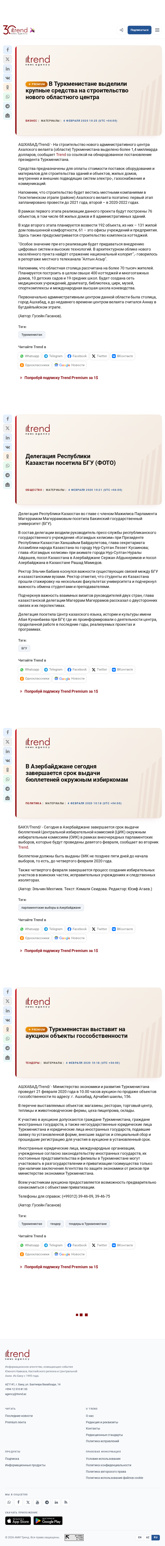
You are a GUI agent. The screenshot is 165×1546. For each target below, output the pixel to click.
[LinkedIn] (56, 1502)
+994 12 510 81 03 (16, 1389)
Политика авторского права (106, 1471)
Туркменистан (31, 334)
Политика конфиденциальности (108, 1465)
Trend (61, 154)
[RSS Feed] (66, 1502)
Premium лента (15, 1422)
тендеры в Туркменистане (88, 1224)
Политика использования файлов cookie (114, 1478)
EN (140, 1537)
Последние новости (19, 1416)
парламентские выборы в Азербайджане (51, 907)
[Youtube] (37, 1502)
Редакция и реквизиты (102, 1422)
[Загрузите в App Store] (18, 1520)
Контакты (93, 1428)
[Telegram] (47, 1502)
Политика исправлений (102, 1441)
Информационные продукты (25, 1465)
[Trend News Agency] (17, 1355)
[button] (7, 50)
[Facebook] (18, 1502)
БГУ (24, 648)
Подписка (12, 1458)
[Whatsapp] (9, 1502)
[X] (28, 1502)
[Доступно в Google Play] (48, 1520)
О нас (90, 1416)
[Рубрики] (157, 30)
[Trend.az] (19, 30)
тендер (55, 1224)
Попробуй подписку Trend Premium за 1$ (61, 377)
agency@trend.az (15, 1394)
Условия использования (103, 1458)
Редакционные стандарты (104, 1435)
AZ (148, 1537)
